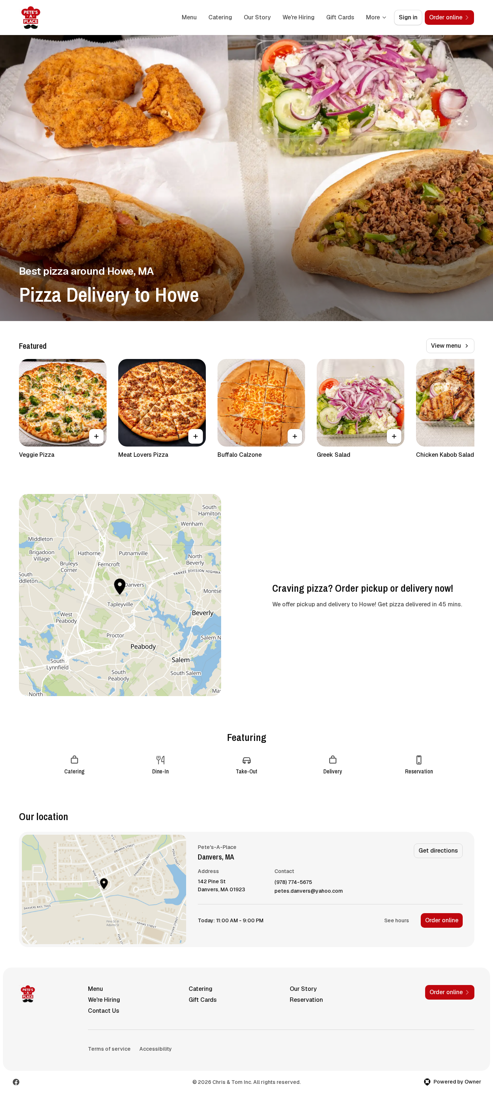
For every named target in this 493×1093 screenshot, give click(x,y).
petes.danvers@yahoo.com (308, 891)
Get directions (438, 850)
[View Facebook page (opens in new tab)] (16, 1082)
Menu (189, 17)
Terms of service (109, 1049)
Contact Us (103, 1011)
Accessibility (155, 1049)
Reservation (306, 1000)
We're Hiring (298, 17)
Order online (441, 920)
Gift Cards (340, 17)
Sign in (408, 17)
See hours (396, 920)
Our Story (257, 17)
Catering (220, 17)
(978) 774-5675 (293, 882)
